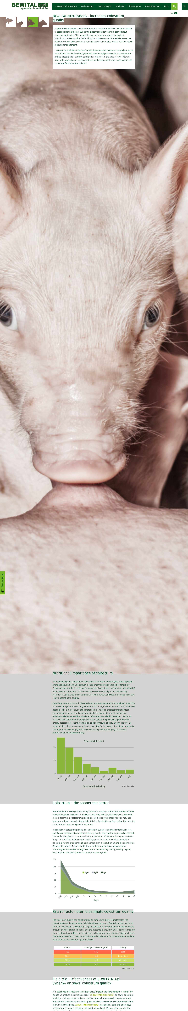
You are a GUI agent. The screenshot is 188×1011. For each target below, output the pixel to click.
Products (120, 6)
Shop (166, 6)
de (185, 6)
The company (134, 6)
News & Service (152, 6)
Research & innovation (66, 6)
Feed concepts (104, 6)
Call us (74, 29)
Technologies (87, 6)
